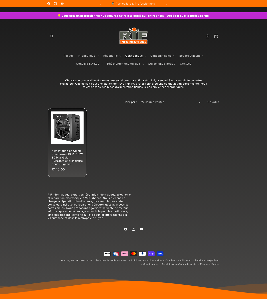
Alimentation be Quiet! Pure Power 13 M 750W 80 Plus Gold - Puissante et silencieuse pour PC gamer (67, 157)
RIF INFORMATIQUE (81, 260)
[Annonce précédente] (100, 3)
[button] (52, 36)
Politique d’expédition (207, 260)
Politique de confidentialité (146, 260)
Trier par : (130, 102)
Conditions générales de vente (179, 264)
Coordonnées (150, 264)
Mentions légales (209, 264)
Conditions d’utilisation (178, 260)
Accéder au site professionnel (188, 15)
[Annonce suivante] (167, 3)
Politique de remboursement (112, 260)
